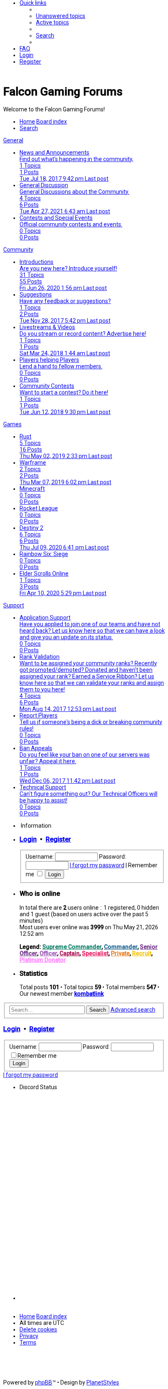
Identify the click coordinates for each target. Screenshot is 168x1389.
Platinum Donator (43, 960)
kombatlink (89, 993)
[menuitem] (60, 16)
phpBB (43, 1382)
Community (18, 249)
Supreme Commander (72, 947)
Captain (70, 953)
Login (28, 839)
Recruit (141, 953)
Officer (48, 953)
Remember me (37, 1055)
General (13, 140)
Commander (120, 947)
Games (12, 424)
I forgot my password (97, 865)
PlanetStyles (102, 1382)
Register (58, 839)
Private (120, 953)
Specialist (95, 953)
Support (13, 605)
